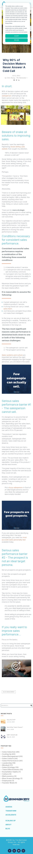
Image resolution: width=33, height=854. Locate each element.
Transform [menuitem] (11, 811)
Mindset (7, 765)
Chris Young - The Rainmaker (17, 78)
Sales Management (9, 691)
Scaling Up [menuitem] (10, 821)
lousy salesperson (16, 487)
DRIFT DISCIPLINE (12, 735)
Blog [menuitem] (8, 829)
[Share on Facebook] (14, 80)
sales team (7, 309)
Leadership (8, 763)
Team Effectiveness (12, 769)
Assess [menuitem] (9, 807)
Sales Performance (12, 761)
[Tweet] (16, 80)
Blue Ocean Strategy (12, 778)
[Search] (31, 706)
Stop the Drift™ (11, 719)
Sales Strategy (10, 767)
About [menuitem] (8, 825)
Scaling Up (8, 754)
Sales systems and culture (12, 355)
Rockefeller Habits (11, 772)
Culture (6, 774)
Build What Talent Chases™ (15, 727)
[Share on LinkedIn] (19, 80)
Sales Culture (10, 758)
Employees (8, 781)
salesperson (6, 96)
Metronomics (9, 776)
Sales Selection (10, 752)
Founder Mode (9, 783)
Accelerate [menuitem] (11, 815)
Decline (16, 40)
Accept (16, 36)
